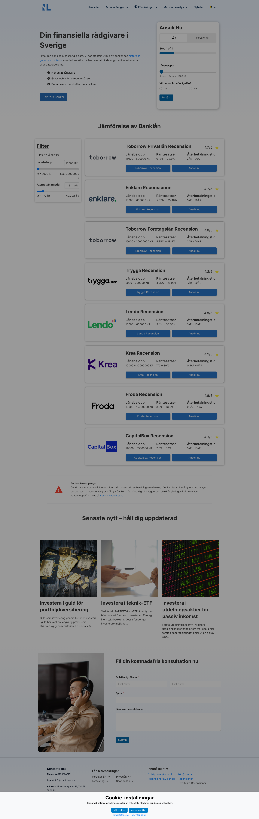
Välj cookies (119, 810)
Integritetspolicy (121, 815)
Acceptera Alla (138, 810)
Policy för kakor (138, 815)
